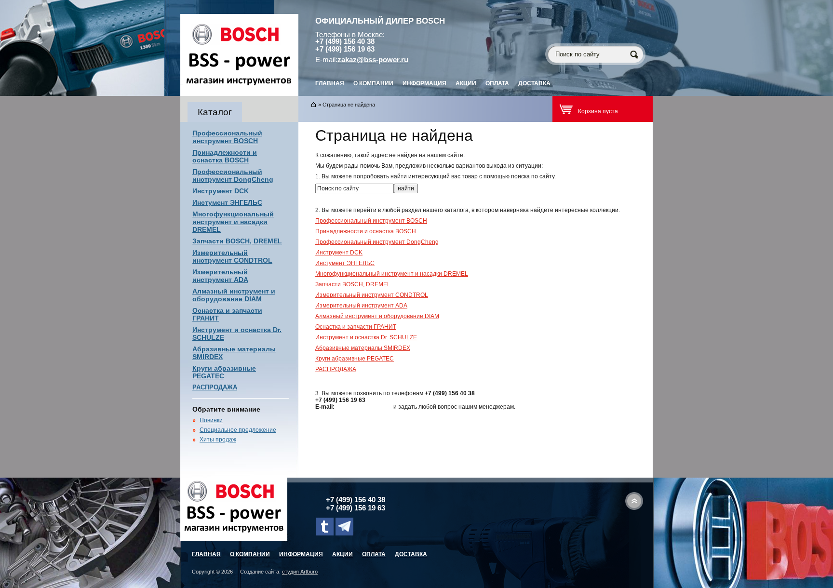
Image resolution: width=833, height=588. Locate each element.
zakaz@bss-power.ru (372, 60)
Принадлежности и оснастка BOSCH (224, 156)
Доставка (534, 83)
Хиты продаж (218, 439)
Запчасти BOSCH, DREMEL (237, 241)
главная (329, 83)
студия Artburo (300, 572)
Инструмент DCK (220, 191)
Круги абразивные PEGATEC (354, 358)
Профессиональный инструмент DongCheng (232, 175)
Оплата (497, 83)
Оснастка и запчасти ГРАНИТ (355, 326)
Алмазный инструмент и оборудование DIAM (233, 295)
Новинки (211, 420)
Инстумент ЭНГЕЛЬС (227, 202)
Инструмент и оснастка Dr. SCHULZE (366, 337)
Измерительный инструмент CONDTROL (232, 256)
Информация (424, 83)
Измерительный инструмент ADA (220, 275)
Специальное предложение (238, 430)
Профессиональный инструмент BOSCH (227, 137)
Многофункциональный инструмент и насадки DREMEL (233, 221)
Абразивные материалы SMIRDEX (362, 348)
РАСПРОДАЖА (214, 387)
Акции (466, 83)
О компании (373, 83)
